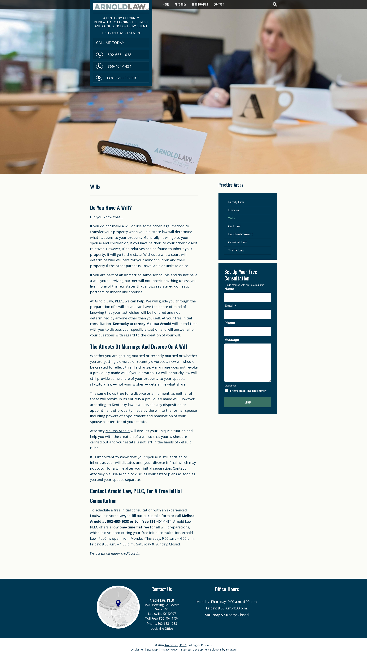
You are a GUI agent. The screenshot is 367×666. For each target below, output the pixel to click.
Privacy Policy (169, 649)
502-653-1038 (119, 54)
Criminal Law (237, 242)
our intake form (157, 515)
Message (231, 340)
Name (229, 289)
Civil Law (234, 226)
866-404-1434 (119, 66)
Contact (219, 4)
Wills (231, 218)
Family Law (236, 202)
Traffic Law (236, 250)
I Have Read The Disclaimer (248, 390)
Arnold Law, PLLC (176, 645)
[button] (363, 638)
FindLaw (231, 649)
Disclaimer (230, 385)
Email (230, 306)
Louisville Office (123, 77)
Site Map (152, 649)
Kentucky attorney (142, 323)
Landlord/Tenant (240, 234)
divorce (140, 393)
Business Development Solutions (201, 649)
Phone (229, 323)
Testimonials (200, 4)
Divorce (233, 210)
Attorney (180, 4)
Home (166, 4)
